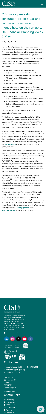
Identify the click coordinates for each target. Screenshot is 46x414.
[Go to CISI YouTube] (25, 339)
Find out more (10, 392)
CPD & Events (10, 405)
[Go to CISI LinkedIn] (7, 339)
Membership (9, 400)
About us (8, 410)
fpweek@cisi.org (8, 210)
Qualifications (10, 402)
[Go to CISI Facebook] (31, 339)
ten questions (10, 144)
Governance (9, 413)
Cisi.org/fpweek (22, 207)
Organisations (10, 407)
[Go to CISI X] (19, 339)
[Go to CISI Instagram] (13, 339)
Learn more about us (12, 333)
